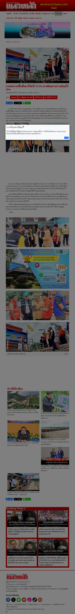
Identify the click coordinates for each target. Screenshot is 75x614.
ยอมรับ (66, 137)
